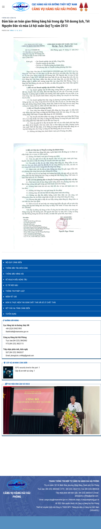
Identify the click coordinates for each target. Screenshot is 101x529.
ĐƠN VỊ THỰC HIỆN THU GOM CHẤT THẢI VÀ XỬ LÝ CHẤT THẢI (31, 302)
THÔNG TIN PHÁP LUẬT (15, 291)
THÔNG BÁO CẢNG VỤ (9, 18)
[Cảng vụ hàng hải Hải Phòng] (50, 6)
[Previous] (4, 410)
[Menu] (3, 7)
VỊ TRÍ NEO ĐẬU (12, 285)
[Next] (98, 410)
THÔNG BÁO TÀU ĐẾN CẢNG (17, 268)
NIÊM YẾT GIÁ (11, 297)
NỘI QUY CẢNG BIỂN (14, 262)
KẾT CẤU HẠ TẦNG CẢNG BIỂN (18, 308)
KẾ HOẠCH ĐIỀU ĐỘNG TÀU (16, 279)
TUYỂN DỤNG (11, 314)
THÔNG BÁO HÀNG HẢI (15, 274)
